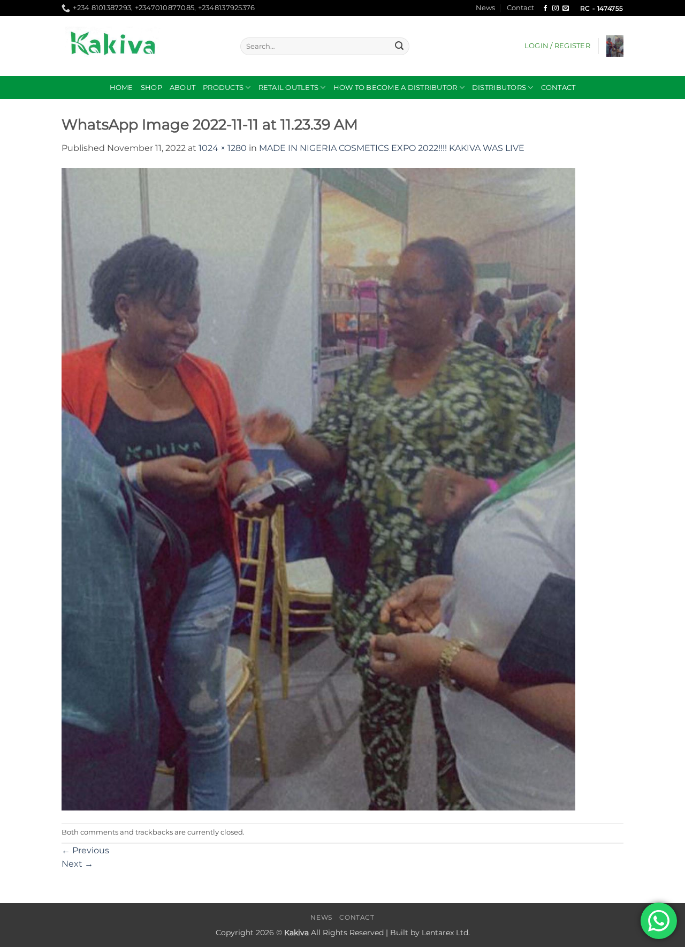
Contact (520, 8)
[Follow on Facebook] (545, 8)
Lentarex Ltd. (446, 932)
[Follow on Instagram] (555, 8)
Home (121, 88)
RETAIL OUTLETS (288, 88)
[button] (557, 46)
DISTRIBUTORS (499, 88)
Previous (85, 850)
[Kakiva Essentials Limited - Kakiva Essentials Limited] (143, 46)
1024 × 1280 (223, 148)
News (485, 8)
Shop (151, 88)
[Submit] (399, 46)
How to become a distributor (395, 88)
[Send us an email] (565, 8)
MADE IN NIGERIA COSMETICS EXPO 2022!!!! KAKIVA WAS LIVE (391, 148)
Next (77, 864)
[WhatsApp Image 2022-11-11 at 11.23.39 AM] (318, 488)
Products (223, 88)
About (182, 88)
